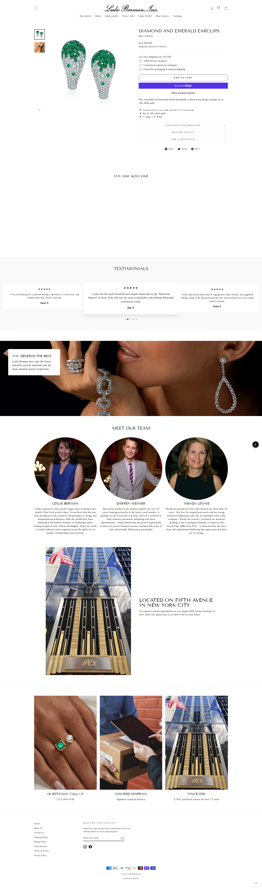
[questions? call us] (65, 743)
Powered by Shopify (131, 878)
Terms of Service (41, 851)
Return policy (183, 132)
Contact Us (151, 621)
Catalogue (177, 16)
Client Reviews (40, 846)
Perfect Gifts (128, 16)
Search (37, 824)
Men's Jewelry (162, 16)
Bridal (98, 16)
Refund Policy (40, 842)
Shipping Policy (41, 837)
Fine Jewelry (85, 16)
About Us (38, 828)
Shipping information (183, 125)
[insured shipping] (131, 743)
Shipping (143, 46)
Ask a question (183, 139)
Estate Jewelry (111, 16)
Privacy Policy (40, 855)
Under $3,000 (145, 16)
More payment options (183, 93)
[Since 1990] (196, 743)
